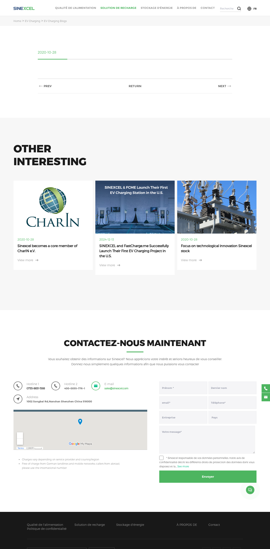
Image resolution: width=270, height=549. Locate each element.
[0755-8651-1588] (266, 388)
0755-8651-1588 (36, 383)
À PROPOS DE (186, 7)
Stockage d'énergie (157, 7)
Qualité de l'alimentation (75, 7)
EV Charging (32, 20)
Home (17, 20)
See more (183, 461)
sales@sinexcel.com (116, 383)
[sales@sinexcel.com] (266, 397)
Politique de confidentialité (46, 524)
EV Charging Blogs (55, 20)
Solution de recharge (118, 7)
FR (255, 8)
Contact (208, 7)
